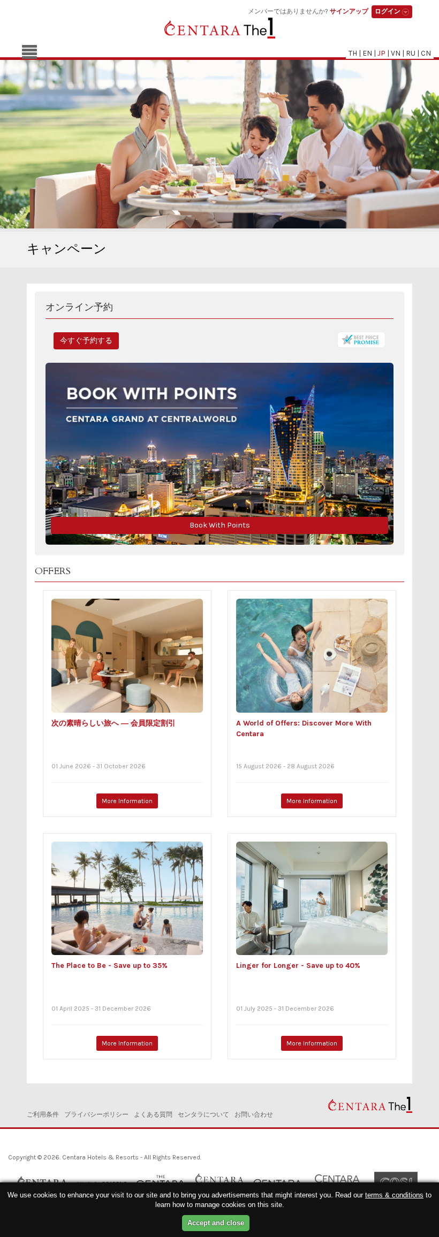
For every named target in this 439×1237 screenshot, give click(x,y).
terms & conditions (394, 1195)
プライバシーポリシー (96, 1114)
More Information (127, 801)
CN (426, 53)
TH (353, 53)
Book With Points (220, 525)
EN (367, 53)
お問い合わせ (253, 1114)
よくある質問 (153, 1114)
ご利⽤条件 (43, 1114)
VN (395, 53)
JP (381, 53)
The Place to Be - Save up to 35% (109, 965)
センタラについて (203, 1114)
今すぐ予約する (86, 340)
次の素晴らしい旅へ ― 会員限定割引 (113, 723)
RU (410, 53)
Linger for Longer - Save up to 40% (298, 965)
